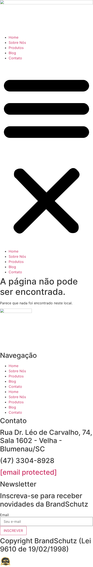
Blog (12, 53)
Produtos (16, 48)
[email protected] (28, 472)
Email (4, 515)
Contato (15, 58)
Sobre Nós (17, 42)
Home (13, 37)
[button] (46, 155)
